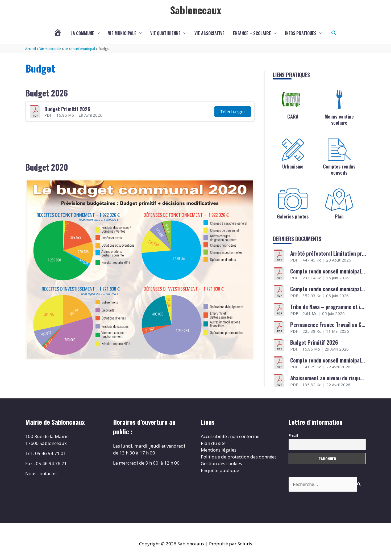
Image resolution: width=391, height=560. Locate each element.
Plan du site (213, 443)
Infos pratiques (301, 33)
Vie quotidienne (165, 33)
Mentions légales (218, 450)
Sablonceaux (195, 9)
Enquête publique (220, 470)
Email (293, 435)
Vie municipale (122, 33)
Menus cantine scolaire (339, 119)
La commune (82, 33)
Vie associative (209, 33)
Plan (339, 216)
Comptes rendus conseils (339, 169)
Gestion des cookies (221, 463)
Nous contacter (41, 473)
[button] (334, 33)
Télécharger (232, 111)
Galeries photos (293, 216)
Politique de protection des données (239, 457)
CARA (292, 116)
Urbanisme (292, 166)
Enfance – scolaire (252, 33)
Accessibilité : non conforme (230, 436)
